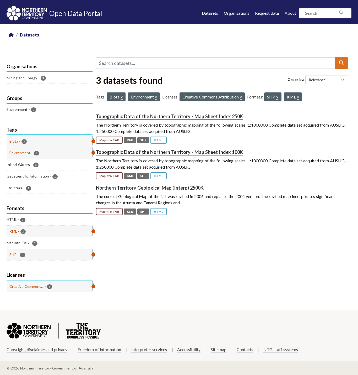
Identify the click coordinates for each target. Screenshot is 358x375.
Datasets (210, 13)
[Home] (11, 35)
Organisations (236, 13)
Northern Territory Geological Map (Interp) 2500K (150, 188)
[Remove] (122, 98)
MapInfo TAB (109, 140)
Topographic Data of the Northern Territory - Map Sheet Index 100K (169, 152)
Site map (218, 349)
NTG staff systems (280, 349)
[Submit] (341, 63)
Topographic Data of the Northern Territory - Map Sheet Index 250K (169, 116)
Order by (295, 79)
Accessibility (188, 349)
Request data (267, 13)
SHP (143, 140)
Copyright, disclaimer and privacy (37, 349)
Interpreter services (149, 349)
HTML (158, 140)
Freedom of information (99, 349)
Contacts (245, 349)
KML (130, 140)
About (290, 13)
